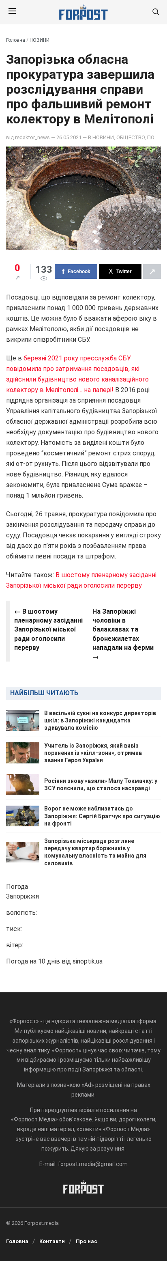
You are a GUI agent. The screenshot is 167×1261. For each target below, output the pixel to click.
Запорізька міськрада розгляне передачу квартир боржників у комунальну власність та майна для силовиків (95, 852)
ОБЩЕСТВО (130, 137)
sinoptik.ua (88, 961)
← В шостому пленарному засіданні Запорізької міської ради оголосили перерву (48, 630)
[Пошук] (155, 12)
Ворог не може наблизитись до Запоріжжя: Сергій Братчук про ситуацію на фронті (102, 815)
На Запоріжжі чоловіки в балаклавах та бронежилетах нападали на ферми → (123, 634)
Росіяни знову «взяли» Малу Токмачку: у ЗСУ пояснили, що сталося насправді (100, 784)
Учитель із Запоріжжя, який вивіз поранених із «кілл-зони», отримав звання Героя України (93, 752)
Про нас (86, 1241)
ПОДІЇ (154, 137)
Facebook (79, 271)
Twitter (124, 271)
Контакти (52, 1241)
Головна (15, 40)
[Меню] (12, 12)
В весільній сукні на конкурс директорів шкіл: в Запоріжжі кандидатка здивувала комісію (100, 720)
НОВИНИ (39, 40)
